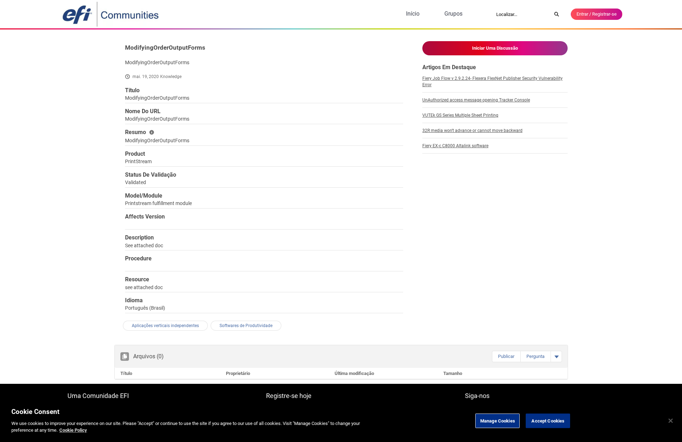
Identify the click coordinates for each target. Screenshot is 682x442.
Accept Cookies (547, 420)
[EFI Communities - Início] (111, 14)
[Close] (670, 421)
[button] (506, 356)
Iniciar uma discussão (495, 48)
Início (413, 13)
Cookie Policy (73, 430)
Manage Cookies (497, 420)
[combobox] (521, 14)
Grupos (453, 13)
